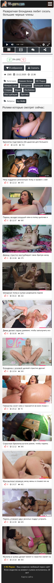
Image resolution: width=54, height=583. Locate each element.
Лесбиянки (29, 90)
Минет (18, 90)
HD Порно (40, 81)
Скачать (34, 68)
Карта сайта (27, 577)
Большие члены (42, 85)
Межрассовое (10, 85)
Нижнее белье (25, 81)
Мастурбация (10, 94)
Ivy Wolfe (21, 101)
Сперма (8, 90)
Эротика (25, 94)
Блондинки (26, 85)
